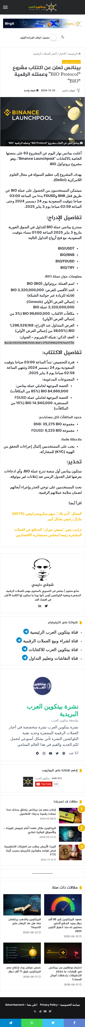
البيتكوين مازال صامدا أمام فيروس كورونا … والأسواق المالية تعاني (29, 830)
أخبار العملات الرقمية (45, 53)
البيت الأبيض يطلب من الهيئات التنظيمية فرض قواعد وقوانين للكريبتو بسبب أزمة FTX (30, 850)
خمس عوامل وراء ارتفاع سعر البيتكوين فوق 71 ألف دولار (23, 969)
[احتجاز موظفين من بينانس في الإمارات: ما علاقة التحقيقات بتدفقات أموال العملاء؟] (63, 953)
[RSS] (35, 1011)
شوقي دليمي (68, 90)
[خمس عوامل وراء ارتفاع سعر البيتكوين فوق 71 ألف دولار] (22, 953)
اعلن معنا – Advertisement (21, 1004)
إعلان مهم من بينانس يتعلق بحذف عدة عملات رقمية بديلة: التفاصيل (31, 811)
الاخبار (62, 53)
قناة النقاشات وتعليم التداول (53, 658)
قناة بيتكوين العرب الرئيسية (54, 632)
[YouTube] (44, 1011)
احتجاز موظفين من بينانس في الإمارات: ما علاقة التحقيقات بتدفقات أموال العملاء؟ (65, 973)
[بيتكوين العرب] (42, 7)
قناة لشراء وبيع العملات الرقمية (50, 641)
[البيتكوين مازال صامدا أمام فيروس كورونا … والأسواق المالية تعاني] (70, 834)
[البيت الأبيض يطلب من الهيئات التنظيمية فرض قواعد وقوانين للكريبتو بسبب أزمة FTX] (70, 852)
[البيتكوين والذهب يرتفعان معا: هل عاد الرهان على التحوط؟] (22, 904)
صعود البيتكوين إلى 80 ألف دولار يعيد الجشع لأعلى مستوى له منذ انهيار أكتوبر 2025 (65, 925)
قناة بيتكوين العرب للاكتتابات (52, 649)
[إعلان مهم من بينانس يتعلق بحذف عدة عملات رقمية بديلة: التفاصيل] (70, 815)
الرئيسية (73, 53)
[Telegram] (40, 1011)
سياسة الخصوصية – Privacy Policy (60, 1004)
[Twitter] (49, 1011)
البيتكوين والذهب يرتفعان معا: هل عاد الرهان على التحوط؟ (24, 923)
